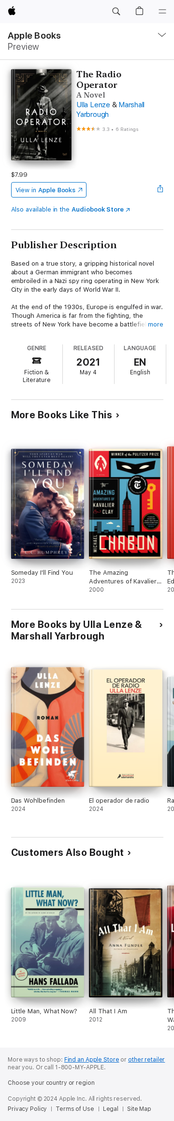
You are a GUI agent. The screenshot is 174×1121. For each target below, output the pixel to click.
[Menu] (162, 11)
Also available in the (67, 209)
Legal (110, 1109)
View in (45, 190)
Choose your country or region (51, 1082)
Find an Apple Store (91, 1059)
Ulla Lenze (93, 104)
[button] (116, 11)
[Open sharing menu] (160, 190)
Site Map (139, 1109)
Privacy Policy (27, 1109)
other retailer (146, 1059)
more (155, 324)
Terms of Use (75, 1109)
